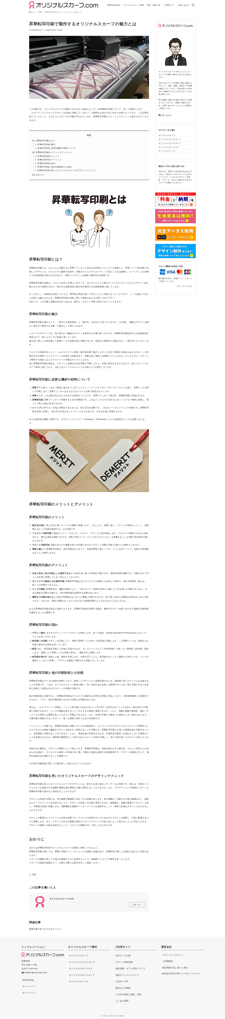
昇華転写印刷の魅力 (46, 144)
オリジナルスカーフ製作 (82, 947)
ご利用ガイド (122, 947)
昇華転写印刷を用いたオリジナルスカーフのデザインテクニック (66, 170)
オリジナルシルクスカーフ (169, 139)
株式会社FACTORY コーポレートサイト (181, 973)
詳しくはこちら (183, 286)
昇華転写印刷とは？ (45, 140)
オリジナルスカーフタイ (168, 147)
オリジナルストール (166, 150)
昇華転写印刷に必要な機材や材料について (56, 148)
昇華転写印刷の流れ (46, 163)
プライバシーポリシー (172, 954)
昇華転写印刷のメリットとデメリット (54, 152)
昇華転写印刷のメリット (48, 156)
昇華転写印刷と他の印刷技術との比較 (54, 166)
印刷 (60, 30)
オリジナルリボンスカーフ (169, 143)
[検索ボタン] (193, 5)
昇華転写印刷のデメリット (49, 159)
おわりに (40, 174)
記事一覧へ (137, 904)
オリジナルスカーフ (166, 135)
